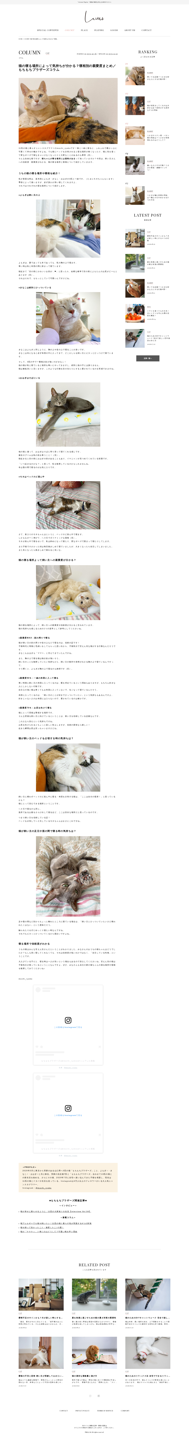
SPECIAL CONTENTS (47, 30)
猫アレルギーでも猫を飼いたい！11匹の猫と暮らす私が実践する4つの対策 (56, 1223)
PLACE (84, 30)
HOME (20, 39)
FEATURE (99, 30)
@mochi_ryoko (70, 1067)
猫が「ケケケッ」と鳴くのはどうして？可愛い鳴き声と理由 (48, 1232)
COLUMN (69, 30)
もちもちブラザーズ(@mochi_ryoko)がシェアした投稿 (68, 1061)
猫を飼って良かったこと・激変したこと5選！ (42, 1227)
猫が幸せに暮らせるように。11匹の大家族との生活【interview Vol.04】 (55, 1211)
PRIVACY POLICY (82, 1411)
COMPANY (125, 1411)
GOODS (114, 30)
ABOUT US (129, 30)
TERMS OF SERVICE (105, 1411)
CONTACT (147, 30)
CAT (47, 53)
